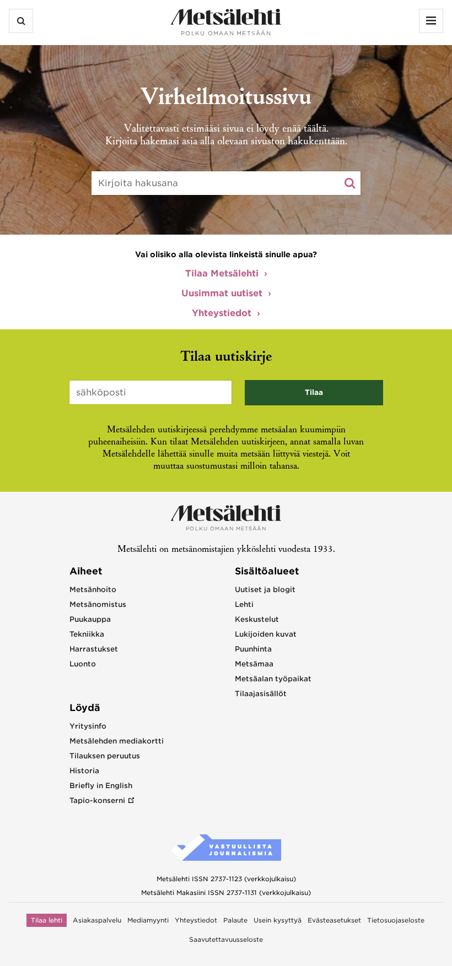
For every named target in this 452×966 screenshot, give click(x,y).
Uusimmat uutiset (221, 293)
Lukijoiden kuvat (266, 634)
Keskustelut (257, 619)
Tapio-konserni (97, 800)
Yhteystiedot (221, 313)
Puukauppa (90, 619)
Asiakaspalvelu (97, 920)
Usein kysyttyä (278, 920)
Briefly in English (100, 786)
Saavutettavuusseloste (226, 939)
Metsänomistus (97, 604)
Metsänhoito (92, 589)
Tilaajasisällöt (261, 694)
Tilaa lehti (46, 920)
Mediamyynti (148, 920)
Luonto (82, 664)
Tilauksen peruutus (104, 756)
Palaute (235, 920)
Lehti (244, 604)
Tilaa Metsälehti (222, 273)
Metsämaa (254, 664)
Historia (84, 771)
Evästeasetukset (334, 920)
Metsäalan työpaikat (273, 679)
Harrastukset (93, 649)
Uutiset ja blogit (265, 589)
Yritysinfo (87, 726)
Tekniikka (86, 634)
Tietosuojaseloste (395, 920)
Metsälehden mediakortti (116, 741)
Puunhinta (253, 649)
